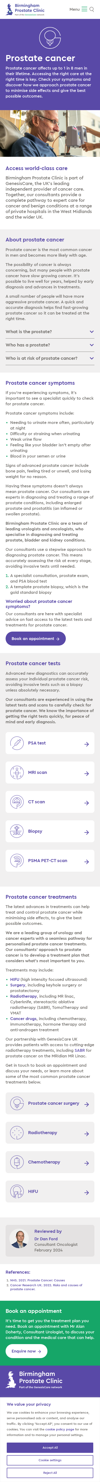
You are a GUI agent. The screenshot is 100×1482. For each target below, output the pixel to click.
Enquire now (24, 1351)
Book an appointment (33, 638)
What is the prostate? (29, 331)
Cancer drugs (23, 1019)
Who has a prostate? (28, 345)
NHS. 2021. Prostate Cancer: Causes (37, 1280)
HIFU (14, 979)
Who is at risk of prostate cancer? (41, 358)
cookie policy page (59, 1429)
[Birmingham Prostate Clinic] (25, 9)
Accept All (50, 1447)
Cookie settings (50, 1460)
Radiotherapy (23, 996)
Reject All (50, 1473)
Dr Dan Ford (46, 1239)
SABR (80, 1050)
